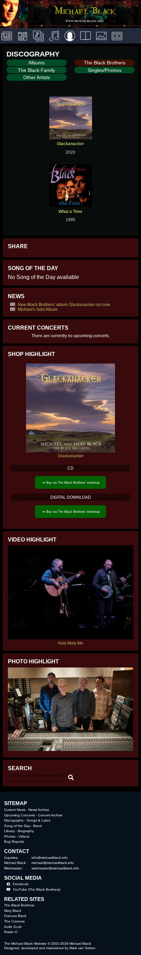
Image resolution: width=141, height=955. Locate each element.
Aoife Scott (13, 927)
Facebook (20, 884)
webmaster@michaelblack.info (55, 868)
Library (9, 831)
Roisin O (10, 932)
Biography (26, 831)
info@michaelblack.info (49, 858)
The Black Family (36, 70)
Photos (9, 836)
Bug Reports (14, 841)
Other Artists (36, 77)
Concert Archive (50, 815)
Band (37, 826)
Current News (14, 810)
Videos (23, 836)
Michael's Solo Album (37, 309)
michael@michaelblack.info (52, 863)
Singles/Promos (104, 70)
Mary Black (12, 911)
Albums (36, 62)
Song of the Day (17, 826)
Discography (14, 820)
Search (20, 768)
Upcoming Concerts (19, 815)
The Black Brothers (104, 62)
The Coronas (14, 921)
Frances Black (15, 916)
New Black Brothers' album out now (64, 304)
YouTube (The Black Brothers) (36, 889)
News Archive (38, 810)
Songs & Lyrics (38, 820)
